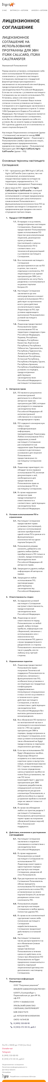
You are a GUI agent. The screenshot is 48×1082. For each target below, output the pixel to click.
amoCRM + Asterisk (39, 10)
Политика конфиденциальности (14, 1067)
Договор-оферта (8, 1069)
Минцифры (6, 1072)
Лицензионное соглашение (13, 1064)
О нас (4, 10)
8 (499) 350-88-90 (22, 1023)
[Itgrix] (24, 4)
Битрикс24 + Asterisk (19, 10)
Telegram (6, 1052)
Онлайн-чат (7, 1048)
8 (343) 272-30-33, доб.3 (25, 1027)
